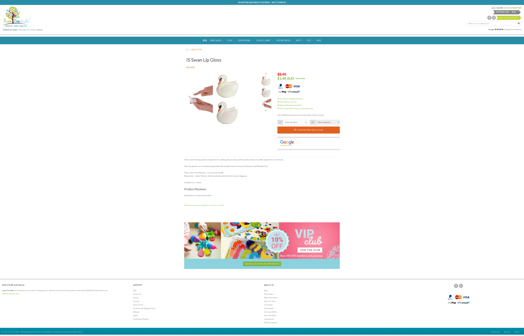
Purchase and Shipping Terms (144, 308)
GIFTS (298, 40)
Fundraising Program (141, 319)
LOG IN (508, 8)
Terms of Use (138, 305)
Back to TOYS (196, 50)
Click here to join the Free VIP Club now (262, 264)
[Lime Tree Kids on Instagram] (461, 286)
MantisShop (77, 332)
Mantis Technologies (44, 332)
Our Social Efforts (270, 312)
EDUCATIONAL (244, 40)
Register (507, 332)
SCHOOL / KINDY (263, 40)
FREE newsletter (270, 323)
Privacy (136, 298)
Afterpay (136, 312)
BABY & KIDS (215, 40)
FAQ (134, 291)
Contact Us (137, 294)
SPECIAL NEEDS (283, 40)
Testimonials (269, 308)
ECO (309, 40)
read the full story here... (11, 294)
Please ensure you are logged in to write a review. (204, 205)
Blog (265, 291)
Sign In (517, 332)
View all (190, 67)
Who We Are (268, 294)
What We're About (271, 298)
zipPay (135, 315)
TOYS (229, 40)
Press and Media (270, 315)
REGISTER (516, 8)
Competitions (269, 319)
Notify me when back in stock (310, 130)
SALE (319, 40)
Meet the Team (270, 301)
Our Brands (268, 305)
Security (136, 301)
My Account (495, 332)
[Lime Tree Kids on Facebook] (456, 286)
